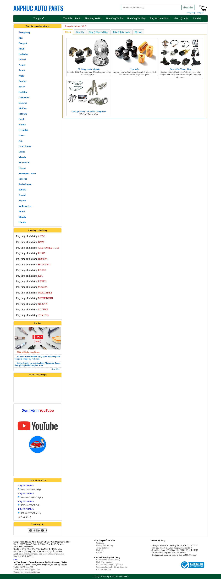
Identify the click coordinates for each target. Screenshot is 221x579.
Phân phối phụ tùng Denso (28, 352)
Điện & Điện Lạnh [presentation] (121, 32)
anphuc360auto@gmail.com (53, 554)
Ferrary (23, 113)
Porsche (23, 178)
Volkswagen (25, 206)
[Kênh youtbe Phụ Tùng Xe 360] (37, 431)
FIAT (21, 48)
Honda (22, 124)
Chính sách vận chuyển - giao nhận (109, 564)
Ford (21, 119)
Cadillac (23, 92)
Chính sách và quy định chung (108, 560)
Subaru (22, 189)
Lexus (22, 151)
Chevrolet (24, 97)
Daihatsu (23, 54)
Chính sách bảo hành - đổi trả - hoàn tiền (111, 567)
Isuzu (21, 135)
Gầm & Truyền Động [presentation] (98, 32)
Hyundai (23, 130)
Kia (20, 141)
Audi (21, 75)
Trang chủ (69, 26)
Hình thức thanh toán (104, 562)
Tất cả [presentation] (68, 32)
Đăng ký (200, 12)
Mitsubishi (24, 162)
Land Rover (25, 146)
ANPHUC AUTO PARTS (38, 8)
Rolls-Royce (25, 184)
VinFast (23, 108)
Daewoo (23, 103)
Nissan (22, 168)
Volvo (22, 211)
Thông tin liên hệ (102, 548)
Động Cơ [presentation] (80, 32)
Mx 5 (84, 26)
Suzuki (22, 195)
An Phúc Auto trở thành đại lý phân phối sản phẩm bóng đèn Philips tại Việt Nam (37, 357)
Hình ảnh (99, 550)
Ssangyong (24, 32)
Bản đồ (99, 552)
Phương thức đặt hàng (104, 545)
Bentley (23, 81)
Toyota (22, 200)
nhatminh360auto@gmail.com (30, 554)
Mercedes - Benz (27, 173)
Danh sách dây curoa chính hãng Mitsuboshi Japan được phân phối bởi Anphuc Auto (37, 364)
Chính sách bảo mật (103, 569)
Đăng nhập (191, 12)
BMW (22, 86)
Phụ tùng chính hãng (30, 236)
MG (21, 38)
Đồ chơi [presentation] (138, 32)
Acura (22, 65)
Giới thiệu (100, 543)
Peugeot (23, 43)
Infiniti (22, 59)
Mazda (22, 157)
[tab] (68, 32)
